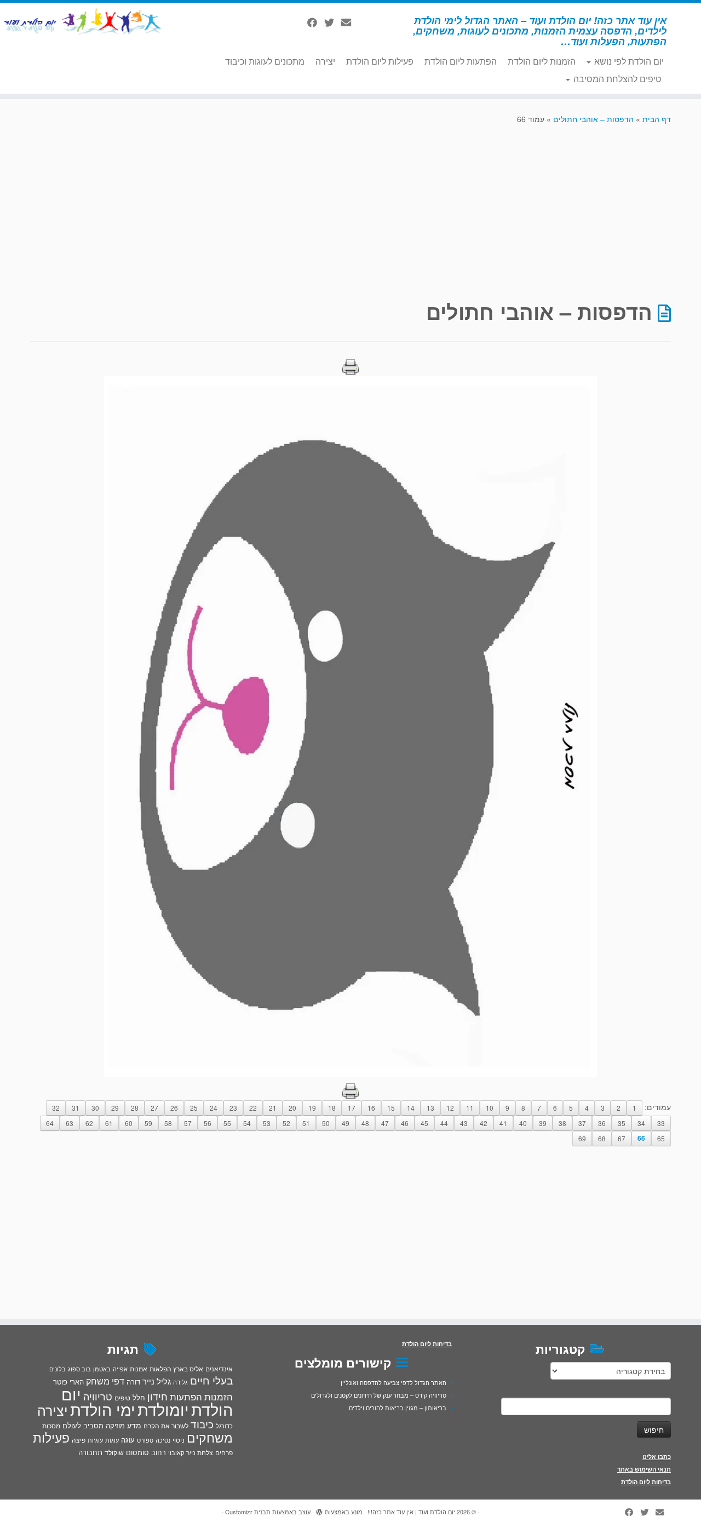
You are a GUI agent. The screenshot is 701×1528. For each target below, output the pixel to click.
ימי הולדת (102, 1408)
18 (332, 1107)
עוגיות (95, 1439)
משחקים (210, 1437)
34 (641, 1123)
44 (444, 1123)
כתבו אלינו (656, 1456)
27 (154, 1107)
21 (273, 1107)
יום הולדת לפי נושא (628, 61)
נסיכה (163, 1439)
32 (56, 1107)
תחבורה (90, 1452)
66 (641, 1138)
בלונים (57, 1368)
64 (50, 1123)
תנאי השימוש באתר (644, 1469)
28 (135, 1107)
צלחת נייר (199, 1452)
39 (543, 1123)
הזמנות (218, 1396)
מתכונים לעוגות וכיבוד (264, 61)
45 (424, 1123)
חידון (157, 1396)
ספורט (145, 1439)
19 (312, 1107)
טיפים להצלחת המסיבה (616, 78)
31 (75, 1107)
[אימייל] (349, 22)
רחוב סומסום (146, 1452)
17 (351, 1107)
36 (602, 1123)
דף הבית (656, 118)
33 (661, 1123)
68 (602, 1138)
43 (464, 1123)
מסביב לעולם (83, 1425)
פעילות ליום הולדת (379, 61)
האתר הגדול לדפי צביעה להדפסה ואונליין (393, 1382)
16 (371, 1107)
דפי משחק (105, 1380)
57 (188, 1123)
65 (661, 1138)
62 (89, 1123)
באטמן (102, 1368)
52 (286, 1123)
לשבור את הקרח (165, 1425)
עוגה (128, 1439)
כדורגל (224, 1426)
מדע (134, 1425)
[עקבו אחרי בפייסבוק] (315, 22)
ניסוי (179, 1439)
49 (345, 1123)
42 (483, 1123)
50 (326, 1123)
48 (365, 1123)
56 (207, 1123)
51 (306, 1123)
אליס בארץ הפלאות (176, 1368)
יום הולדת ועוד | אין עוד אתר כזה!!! (411, 1511)
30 (95, 1107)
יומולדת (163, 1408)
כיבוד (202, 1424)
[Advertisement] (350, 211)
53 (267, 1123)
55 (227, 1123)
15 (391, 1107)
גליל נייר (156, 1381)
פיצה (78, 1439)
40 (523, 1123)
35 (621, 1123)
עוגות (112, 1439)
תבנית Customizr (248, 1511)
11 (470, 1107)
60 (129, 1123)
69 (582, 1138)
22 (253, 1107)
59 (148, 1123)
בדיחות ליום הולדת (646, 1482)
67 (621, 1138)
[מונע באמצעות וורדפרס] (319, 1509)
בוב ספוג (79, 1368)
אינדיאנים (219, 1369)
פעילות (51, 1437)
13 (430, 1107)
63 (69, 1123)
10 (489, 1107)
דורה (133, 1381)
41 (503, 1123)
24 (213, 1107)
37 (582, 1123)
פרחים (224, 1452)
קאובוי (176, 1452)
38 (562, 1123)
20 (292, 1107)
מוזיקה (115, 1425)
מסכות (51, 1426)
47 (385, 1123)
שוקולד (114, 1452)
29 (115, 1107)
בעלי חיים (211, 1380)
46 (405, 1123)
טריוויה (97, 1396)
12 (450, 1107)
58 (168, 1123)
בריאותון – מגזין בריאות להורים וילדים (397, 1407)
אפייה (120, 1368)
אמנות (138, 1369)
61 (109, 1123)
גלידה (180, 1382)
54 (247, 1123)
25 (194, 1107)
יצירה (325, 61)
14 (411, 1107)
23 (233, 1107)
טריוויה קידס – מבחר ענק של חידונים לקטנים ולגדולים (378, 1395)
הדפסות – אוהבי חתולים (593, 118)
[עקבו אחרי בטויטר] (332, 22)
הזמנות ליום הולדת (542, 61)
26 (174, 1107)
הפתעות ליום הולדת (460, 61)
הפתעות (186, 1396)
